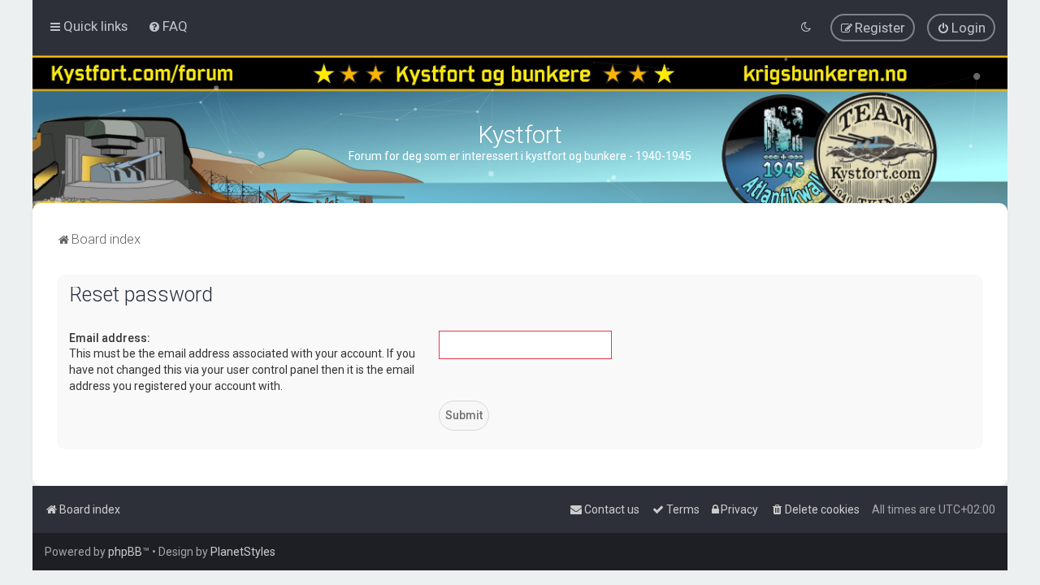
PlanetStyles (242, 551)
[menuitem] (168, 26)
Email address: (109, 338)
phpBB (125, 551)
